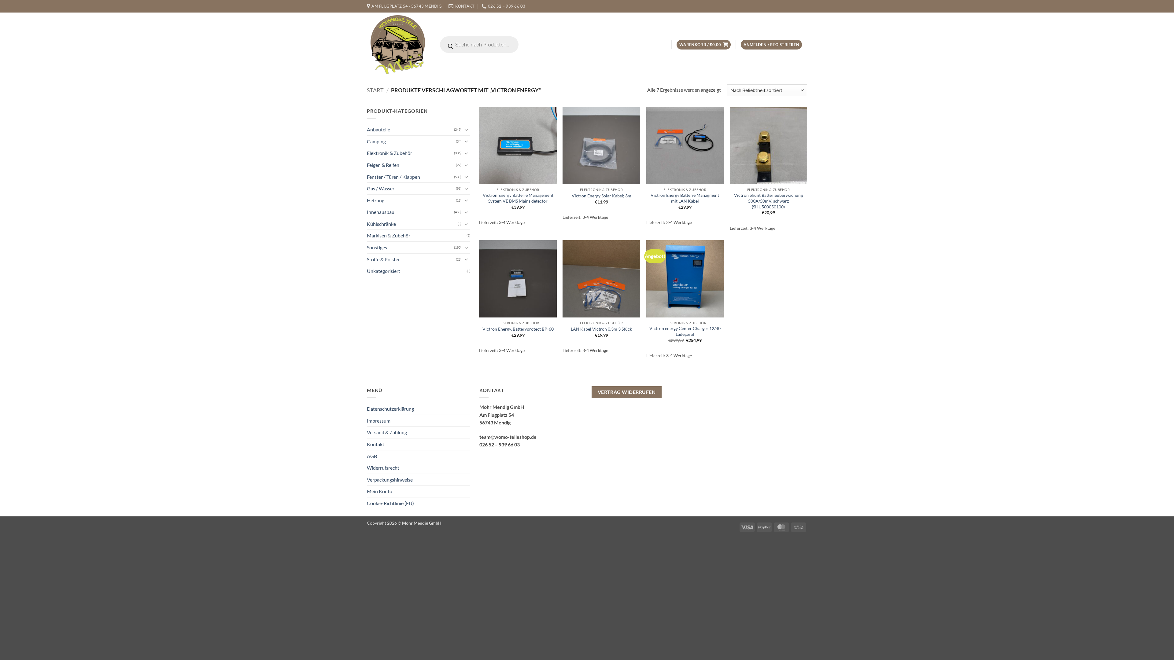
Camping (376, 141)
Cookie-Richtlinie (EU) (390, 503)
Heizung (375, 200)
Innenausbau (380, 212)
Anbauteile (378, 129)
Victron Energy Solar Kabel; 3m (601, 195)
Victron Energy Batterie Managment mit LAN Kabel (685, 198)
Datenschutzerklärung (390, 409)
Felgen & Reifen (383, 165)
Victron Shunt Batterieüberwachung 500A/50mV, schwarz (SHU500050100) (768, 201)
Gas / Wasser (380, 188)
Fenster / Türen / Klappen (393, 176)
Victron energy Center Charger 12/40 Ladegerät (685, 331)
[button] (704, 45)
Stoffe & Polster (383, 259)
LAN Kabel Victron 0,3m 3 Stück (601, 329)
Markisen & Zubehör (388, 235)
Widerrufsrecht (383, 468)
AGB (372, 456)
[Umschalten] (466, 129)
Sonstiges (377, 247)
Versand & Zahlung (387, 432)
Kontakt (375, 444)
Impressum (378, 421)
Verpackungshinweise (390, 479)
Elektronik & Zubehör (389, 153)
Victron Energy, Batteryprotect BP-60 (518, 329)
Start (375, 90)
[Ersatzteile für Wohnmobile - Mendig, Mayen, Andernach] (398, 45)
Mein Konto (379, 491)
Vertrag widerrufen (626, 392)
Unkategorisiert (383, 271)
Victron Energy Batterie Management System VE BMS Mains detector (518, 198)
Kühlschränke (381, 224)
